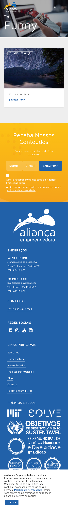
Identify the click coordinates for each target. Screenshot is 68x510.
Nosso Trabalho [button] (16, 365)
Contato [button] (12, 384)
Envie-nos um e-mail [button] (19, 308)
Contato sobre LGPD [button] (19, 390)
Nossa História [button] (16, 358)
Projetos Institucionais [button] (20, 371)
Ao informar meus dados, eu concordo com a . (33, 188)
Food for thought (20, 53)
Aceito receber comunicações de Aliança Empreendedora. (31, 181)
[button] (62, 7)
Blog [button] (10, 378)
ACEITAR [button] (11, 502)
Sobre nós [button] (13, 352)
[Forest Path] (34, 77)
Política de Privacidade (21, 190)
